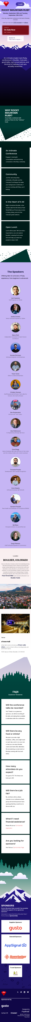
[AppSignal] (15, 945)
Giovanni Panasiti (15, 506)
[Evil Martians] (15, 973)
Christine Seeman (15, 392)
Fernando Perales (15, 469)
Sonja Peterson (15, 543)
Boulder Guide (15, 578)
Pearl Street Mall (7, 575)
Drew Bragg (15, 449)
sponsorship (14, 916)
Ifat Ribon (15, 525)
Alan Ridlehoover (15, 431)
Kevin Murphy (15, 488)
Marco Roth (15, 335)
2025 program (17, 22)
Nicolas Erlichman (15, 355)
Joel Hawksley (15, 298)
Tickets (20, 4)
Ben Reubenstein (15, 412)
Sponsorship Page (18, 847)
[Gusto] (15, 928)
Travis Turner (15, 374)
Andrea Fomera (15, 316)
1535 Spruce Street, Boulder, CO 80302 (13, 652)
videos (26, 22)
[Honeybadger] (15, 957)
